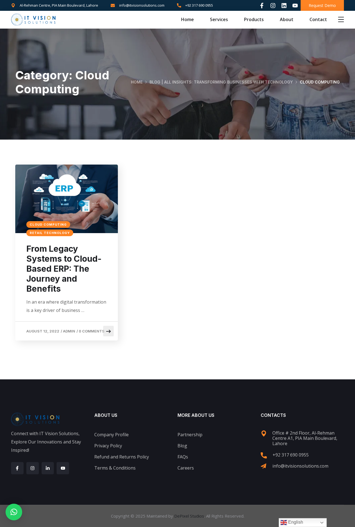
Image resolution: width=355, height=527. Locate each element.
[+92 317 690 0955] (264, 455)
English (295, 522)
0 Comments (92, 331)
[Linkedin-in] (48, 468)
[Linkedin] (284, 5)
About (286, 19)
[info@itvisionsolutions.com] (263, 466)
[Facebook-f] (262, 5)
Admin (69, 331)
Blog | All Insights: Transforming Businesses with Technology (221, 82)
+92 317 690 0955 (291, 455)
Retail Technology (50, 233)
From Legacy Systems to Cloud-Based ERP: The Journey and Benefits (64, 269)
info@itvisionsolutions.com (300, 466)
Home (187, 19)
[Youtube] (295, 5)
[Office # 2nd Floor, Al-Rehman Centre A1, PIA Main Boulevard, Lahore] (264, 433)
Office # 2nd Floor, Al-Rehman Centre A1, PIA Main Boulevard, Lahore (304, 438)
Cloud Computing (48, 224)
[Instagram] (273, 5)
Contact (318, 19)
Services (219, 19)
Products (254, 19)
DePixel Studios (189, 516)
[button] (14, 512)
